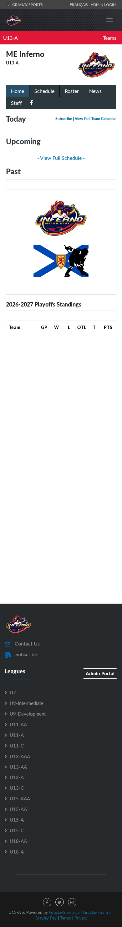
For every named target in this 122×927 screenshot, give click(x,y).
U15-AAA (20, 798)
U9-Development (28, 714)
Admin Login (103, 4)
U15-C (17, 830)
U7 (13, 692)
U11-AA (18, 724)
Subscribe (63, 118)
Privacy (81, 918)
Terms (65, 918)
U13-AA (18, 767)
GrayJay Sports (27, 4)
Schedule (44, 91)
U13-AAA (20, 756)
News (95, 91)
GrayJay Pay (46, 918)
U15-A (17, 820)
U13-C (17, 788)
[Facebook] (31, 102)
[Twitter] (60, 902)
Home (17, 91)
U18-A (17, 851)
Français (80, 4)
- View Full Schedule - (61, 157)
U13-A (10, 37)
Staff (16, 102)
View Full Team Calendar (95, 118)
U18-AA (18, 841)
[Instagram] (72, 902)
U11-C (17, 745)
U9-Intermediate (26, 703)
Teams (109, 37)
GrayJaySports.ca (64, 912)
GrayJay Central (97, 912)
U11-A (17, 735)
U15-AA (18, 809)
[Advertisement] (61, 405)
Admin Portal (100, 673)
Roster (72, 91)
